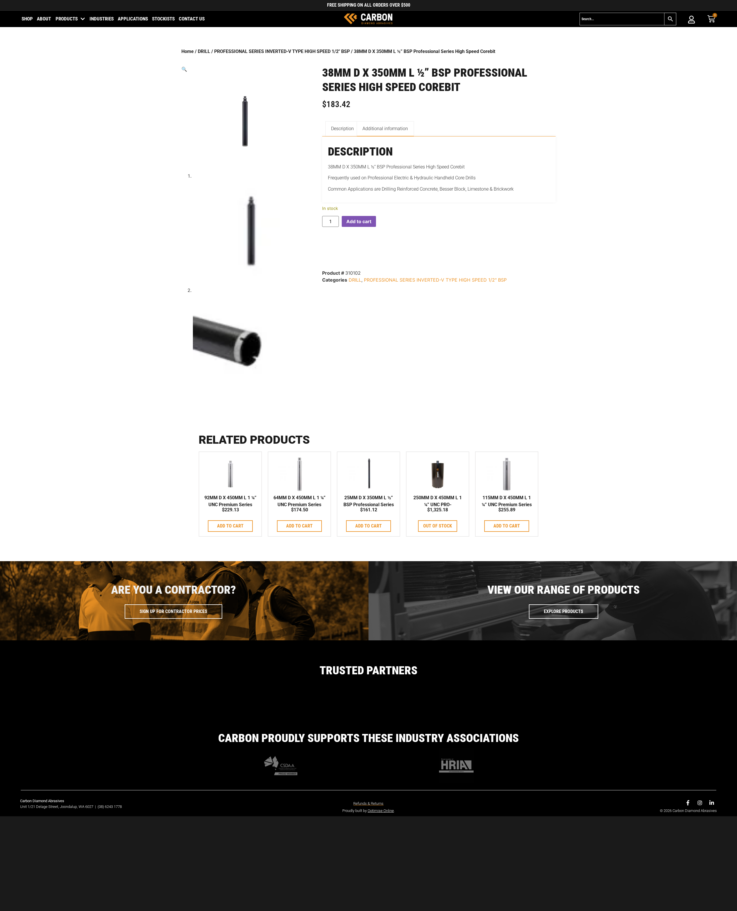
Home (187, 51)
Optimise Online (381, 810)
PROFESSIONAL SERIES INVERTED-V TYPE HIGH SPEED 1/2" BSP (282, 51)
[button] (244, 69)
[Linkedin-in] (711, 803)
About (44, 19)
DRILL (204, 51)
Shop (27, 19)
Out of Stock (437, 526)
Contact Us (192, 19)
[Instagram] (700, 803)
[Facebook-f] (688, 803)
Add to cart (358, 221)
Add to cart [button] (230, 526)
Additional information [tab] (385, 128)
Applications (133, 19)
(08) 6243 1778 (110, 806)
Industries (102, 19)
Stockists (163, 19)
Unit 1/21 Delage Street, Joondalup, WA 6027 (57, 806)
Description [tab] (342, 128)
